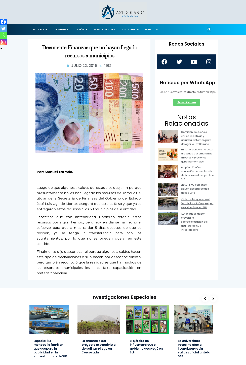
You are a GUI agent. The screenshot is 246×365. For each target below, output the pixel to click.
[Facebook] (3, 22)
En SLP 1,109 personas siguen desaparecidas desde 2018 (195, 188)
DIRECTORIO (152, 29)
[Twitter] (3, 28)
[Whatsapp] (3, 35)
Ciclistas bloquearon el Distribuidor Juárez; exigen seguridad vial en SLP (197, 203)
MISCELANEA (128, 29)
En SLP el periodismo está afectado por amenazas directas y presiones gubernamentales (197, 155)
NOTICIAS (38, 29)
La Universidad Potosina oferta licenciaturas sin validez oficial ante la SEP (194, 348)
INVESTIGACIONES (104, 29)
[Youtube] (194, 61)
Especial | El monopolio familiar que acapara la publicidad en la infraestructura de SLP (50, 348)
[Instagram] (3, 42)
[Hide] (1, 48)
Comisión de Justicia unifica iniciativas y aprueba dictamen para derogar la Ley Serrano (196, 138)
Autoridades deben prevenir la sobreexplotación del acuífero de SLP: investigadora (194, 221)
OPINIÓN (79, 29)
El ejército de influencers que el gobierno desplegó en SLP (146, 346)
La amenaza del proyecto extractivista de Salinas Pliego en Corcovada (99, 346)
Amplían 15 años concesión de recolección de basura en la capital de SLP (197, 173)
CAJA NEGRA (61, 29)
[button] (209, 29)
